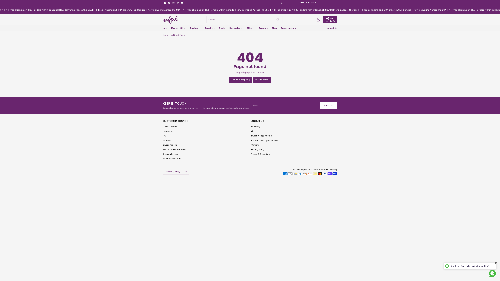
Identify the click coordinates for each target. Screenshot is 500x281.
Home (165, 35)
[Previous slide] (281, 3)
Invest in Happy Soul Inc (262, 136)
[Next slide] (335, 3)
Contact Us (168, 131)
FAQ (165, 136)
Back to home (261, 79)
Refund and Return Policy (174, 149)
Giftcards (167, 140)
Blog (253, 131)
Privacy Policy (257, 149)
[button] (330, 19)
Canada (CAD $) (172, 171)
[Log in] (318, 20)
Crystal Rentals (170, 145)
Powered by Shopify (328, 169)
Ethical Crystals (170, 126)
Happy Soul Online (309, 169)
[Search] (278, 19)
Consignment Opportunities (264, 140)
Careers (255, 145)
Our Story (255, 126)
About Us (332, 28)
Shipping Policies (170, 154)
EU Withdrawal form (172, 158)
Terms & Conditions (260, 154)
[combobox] (245, 19)
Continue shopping (241, 79)
